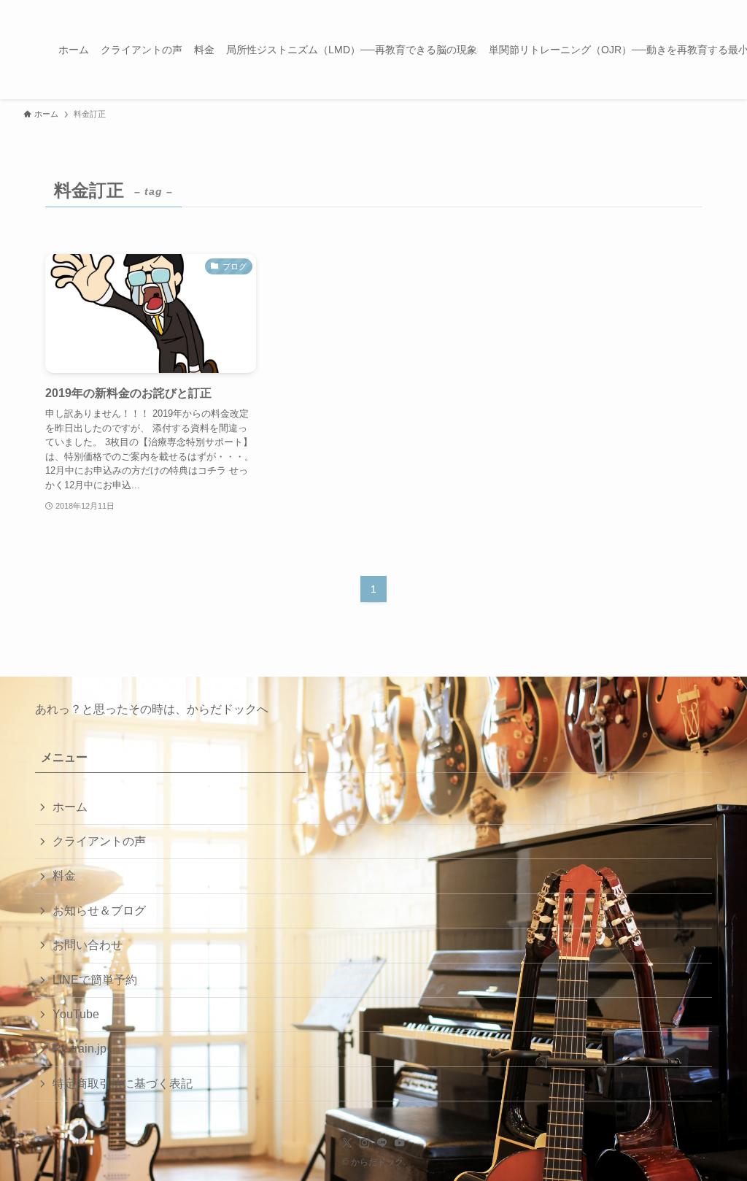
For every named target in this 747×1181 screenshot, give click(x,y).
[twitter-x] (347, 1143)
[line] (382, 1143)
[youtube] (399, 1143)
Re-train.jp (80, 1048)
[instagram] (364, 1143)
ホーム (70, 807)
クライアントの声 (99, 841)
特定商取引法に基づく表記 (123, 1083)
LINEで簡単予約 (95, 980)
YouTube (76, 1014)
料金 (64, 875)
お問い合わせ (88, 945)
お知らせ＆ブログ (99, 910)
